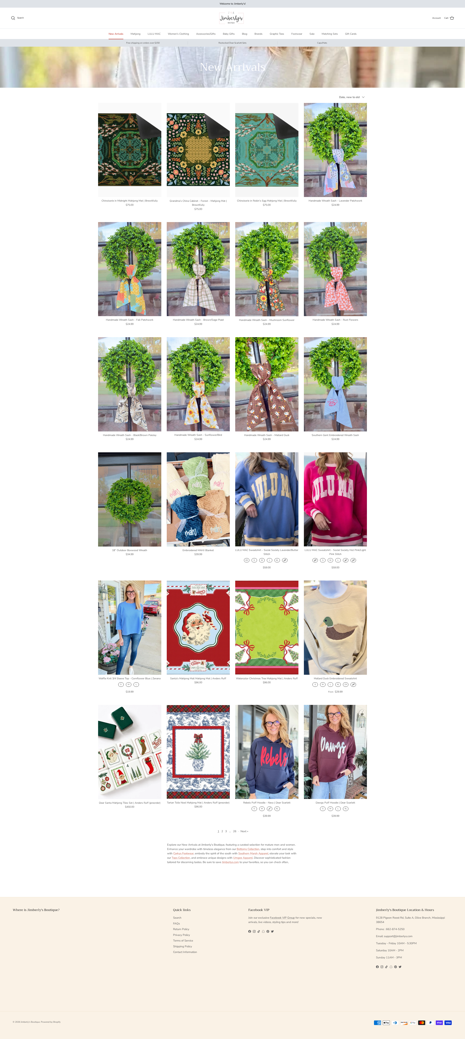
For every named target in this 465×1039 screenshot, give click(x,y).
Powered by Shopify (50, 1021)
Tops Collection (181, 858)
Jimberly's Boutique (30, 1021)
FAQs (176, 923)
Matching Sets (330, 34)
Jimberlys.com (230, 862)
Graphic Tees (277, 34)
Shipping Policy (182, 946)
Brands (258, 34)
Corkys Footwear (183, 853)
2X (285, 560)
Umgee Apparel (243, 858)
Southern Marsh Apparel (253, 853)
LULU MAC (154, 34)
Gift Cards (351, 34)
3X (353, 684)
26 (234, 831)
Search (177, 918)
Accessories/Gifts (206, 34)
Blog (244, 34)
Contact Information (185, 952)
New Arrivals (116, 34)
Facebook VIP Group (282, 918)
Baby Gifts (229, 34)
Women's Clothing (178, 34)
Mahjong (135, 34)
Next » (244, 831)
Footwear (296, 34)
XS (246, 560)
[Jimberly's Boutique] (232, 18)
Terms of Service (183, 940)
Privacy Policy (181, 935)
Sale (312, 34)
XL (277, 560)
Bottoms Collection (248, 849)
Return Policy (181, 929)
